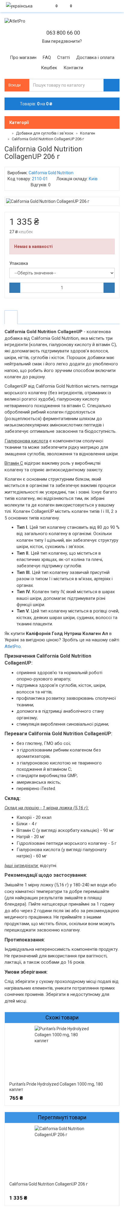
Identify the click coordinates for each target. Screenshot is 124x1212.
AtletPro (13, 646)
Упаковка (18, 263)
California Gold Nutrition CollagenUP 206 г (48, 1184)
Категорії (19, 122)
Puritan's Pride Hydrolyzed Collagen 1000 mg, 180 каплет (56, 1087)
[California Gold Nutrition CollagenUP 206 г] (62, 201)
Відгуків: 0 (41, 184)
